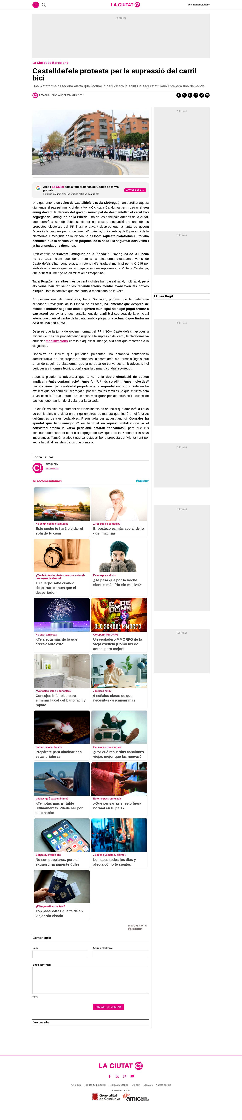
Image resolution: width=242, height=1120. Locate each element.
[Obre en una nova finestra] (106, 1096)
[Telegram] (201, 95)
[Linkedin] (190, 95)
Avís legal (76, 1085)
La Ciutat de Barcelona (50, 63)
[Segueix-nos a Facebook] (109, 1076)
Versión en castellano (199, 5)
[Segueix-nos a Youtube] (132, 1076)
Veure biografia (52, 468)
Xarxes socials (163, 1085)
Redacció (44, 95)
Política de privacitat (95, 1085)
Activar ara (133, 190)
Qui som (136, 1085)
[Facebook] (178, 95)
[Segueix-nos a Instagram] (124, 1076)
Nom (35, 947)
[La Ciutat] (125, 4)
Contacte (148, 1085)
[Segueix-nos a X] (117, 1076)
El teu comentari (41, 964)
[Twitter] (184, 95)
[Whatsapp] (195, 95)
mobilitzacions (57, 341)
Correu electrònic (102, 947)
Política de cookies (118, 1085)
